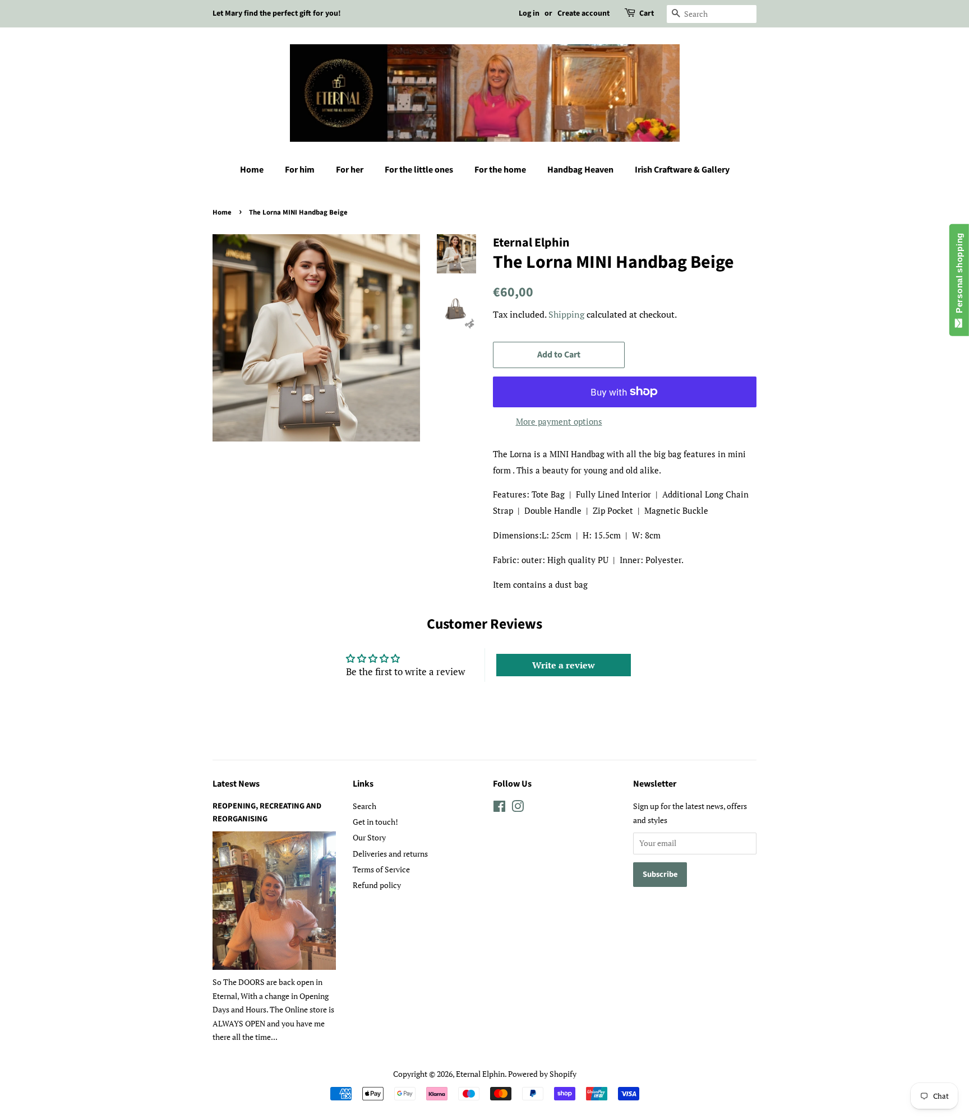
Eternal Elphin (480, 1073)
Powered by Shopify (542, 1073)
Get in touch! (375, 821)
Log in (529, 13)
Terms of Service (381, 869)
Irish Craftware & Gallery (682, 170)
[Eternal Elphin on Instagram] (517, 808)
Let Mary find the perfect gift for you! (277, 13)
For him (300, 170)
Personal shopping (959, 275)
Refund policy (377, 885)
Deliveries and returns (390, 853)
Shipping (566, 314)
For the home (500, 170)
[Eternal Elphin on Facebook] (499, 808)
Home (252, 170)
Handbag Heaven (580, 170)
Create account (583, 13)
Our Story (369, 837)
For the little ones (419, 170)
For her (349, 170)
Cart (646, 13)
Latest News (236, 784)
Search (364, 806)
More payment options (559, 421)
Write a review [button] (563, 665)
